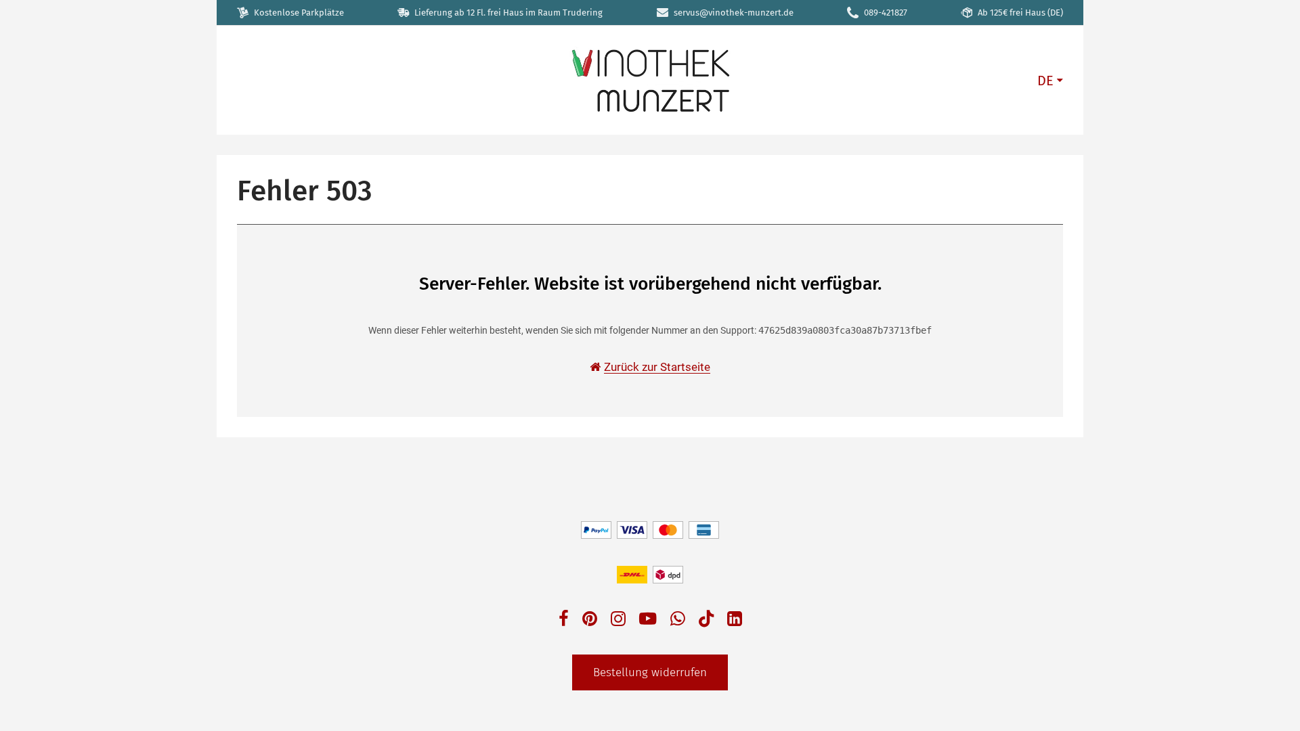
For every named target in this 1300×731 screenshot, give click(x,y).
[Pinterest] (589, 620)
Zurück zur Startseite (657, 367)
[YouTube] (648, 620)
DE (1045, 80)
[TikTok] (706, 621)
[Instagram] (618, 620)
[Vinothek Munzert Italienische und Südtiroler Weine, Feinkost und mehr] (649, 79)
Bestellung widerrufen (650, 672)
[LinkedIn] (734, 620)
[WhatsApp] (677, 620)
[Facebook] (564, 620)
